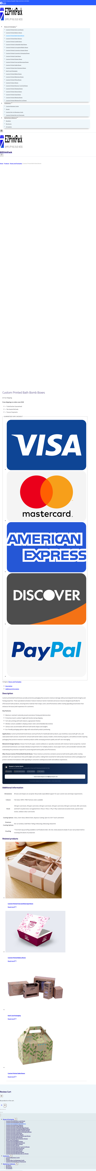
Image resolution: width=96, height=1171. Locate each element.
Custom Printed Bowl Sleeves (14, 38)
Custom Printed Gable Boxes (13, 65)
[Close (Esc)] (5, 1109)
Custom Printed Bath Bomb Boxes (15, 35)
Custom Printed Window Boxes (14, 97)
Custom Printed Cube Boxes (13, 56)
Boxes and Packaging (15, 681)
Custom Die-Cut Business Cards (14, 112)
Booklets (8, 121)
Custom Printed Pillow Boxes (13, 80)
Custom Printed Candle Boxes (14, 41)
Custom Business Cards (12, 106)
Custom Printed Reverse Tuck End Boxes (17, 86)
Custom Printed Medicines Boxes (15, 77)
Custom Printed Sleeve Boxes (14, 91)
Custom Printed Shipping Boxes (14, 88)
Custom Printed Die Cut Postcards (15, 115)
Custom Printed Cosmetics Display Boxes (17, 50)
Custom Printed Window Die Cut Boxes (16, 100)
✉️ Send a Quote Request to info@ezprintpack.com (45, 777)
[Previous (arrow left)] (0, 1112)
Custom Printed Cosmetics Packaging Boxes (18, 53)
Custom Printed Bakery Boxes (14, 33)
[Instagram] (5, 4)
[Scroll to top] (1, 1105)
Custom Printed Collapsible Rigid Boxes (16, 44)
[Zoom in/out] (0, 1109)
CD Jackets (9, 127)
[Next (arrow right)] (2, 1112)
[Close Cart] (1, 1096)
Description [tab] (8, 686)
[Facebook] (1, 4)
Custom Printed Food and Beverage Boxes (17, 62)
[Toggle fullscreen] (2, 1109)
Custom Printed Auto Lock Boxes (14, 30)
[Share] (3, 1109)
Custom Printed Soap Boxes (13, 94)
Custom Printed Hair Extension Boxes (16, 68)
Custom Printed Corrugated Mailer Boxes (17, 47)
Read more (11, 907)
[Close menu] (0, 1115)
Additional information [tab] (12, 689)
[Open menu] (1, 154)
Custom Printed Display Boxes (14, 59)
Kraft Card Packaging (11, 71)
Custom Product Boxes (12, 83)
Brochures (8, 124)
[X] (3, 4)
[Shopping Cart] (1, 131)
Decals (8, 109)
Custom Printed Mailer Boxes (14, 74)
